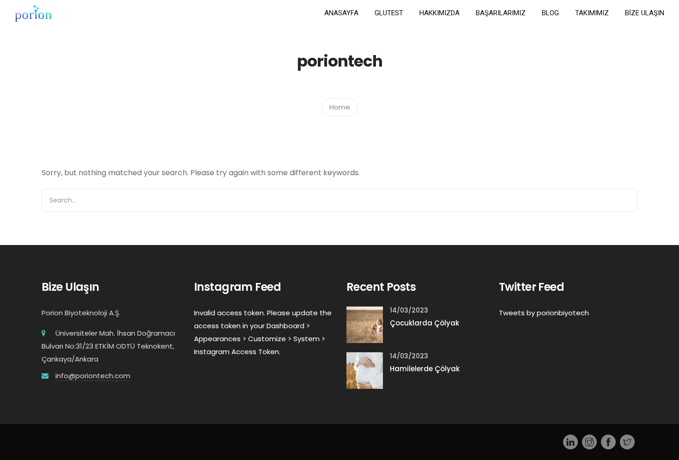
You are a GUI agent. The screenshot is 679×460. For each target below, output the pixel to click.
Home (339, 106)
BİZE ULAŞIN (644, 13)
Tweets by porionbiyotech (544, 313)
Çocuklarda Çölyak (424, 323)
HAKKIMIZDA (439, 13)
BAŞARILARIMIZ (501, 13)
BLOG (550, 13)
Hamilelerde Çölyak (425, 369)
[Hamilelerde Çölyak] (364, 370)
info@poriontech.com (92, 375)
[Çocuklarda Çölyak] (364, 324)
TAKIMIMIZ (592, 13)
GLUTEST (389, 13)
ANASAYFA (341, 13)
